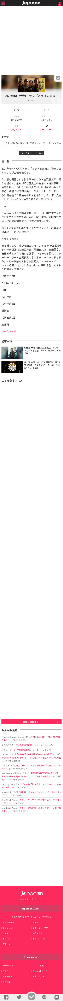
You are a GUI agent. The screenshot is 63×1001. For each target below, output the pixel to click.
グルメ (5, 933)
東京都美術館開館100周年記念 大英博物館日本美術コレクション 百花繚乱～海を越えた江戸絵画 (31, 776)
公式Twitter (8, 976)
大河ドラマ (20, 129)
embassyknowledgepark (13, 736)
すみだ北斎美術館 (24, 744)
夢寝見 (4, 744)
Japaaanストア (9, 965)
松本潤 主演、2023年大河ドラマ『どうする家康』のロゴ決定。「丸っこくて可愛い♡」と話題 (42, 365)
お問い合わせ (38, 976)
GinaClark (6, 799)
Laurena (5, 754)
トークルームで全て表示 (32, 153)
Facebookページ (40, 971)
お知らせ (6, 971)
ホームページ (47, 129)
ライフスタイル (39, 938)
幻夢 (3, 749)
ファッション (8, 927)
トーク (46, 109)
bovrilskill (6, 792)
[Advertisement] (31, 39)
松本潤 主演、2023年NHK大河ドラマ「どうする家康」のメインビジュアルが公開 (42, 350)
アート (35, 922)
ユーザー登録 (38, 965)
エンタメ (48, 120)
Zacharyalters (8, 784)
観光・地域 (37, 933)
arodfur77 (6, 807)
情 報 (16, 109)
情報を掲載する (31, 721)
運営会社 (6, 981)
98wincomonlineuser (11, 773)
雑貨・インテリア (40, 927)
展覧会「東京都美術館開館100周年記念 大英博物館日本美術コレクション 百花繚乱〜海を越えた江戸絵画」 (30, 756)
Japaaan (31, 3)
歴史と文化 (7, 944)
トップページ (8, 922)
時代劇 (11, 129)
